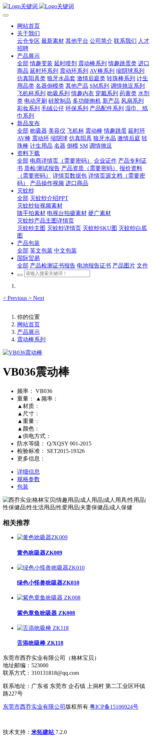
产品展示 (28, 332)
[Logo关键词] (76, 6)
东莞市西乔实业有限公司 (34, 707)
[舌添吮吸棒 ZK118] (43, 628)
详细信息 (28, 472)
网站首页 (28, 26)
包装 (22, 487)
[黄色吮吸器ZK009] (42, 537)
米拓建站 (43, 732)
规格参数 (28, 479)
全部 (22, 63)
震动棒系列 (31, 339)
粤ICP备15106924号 (114, 707)
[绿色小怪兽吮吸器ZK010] (51, 568)
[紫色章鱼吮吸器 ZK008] (48, 598)
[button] (15, 298)
